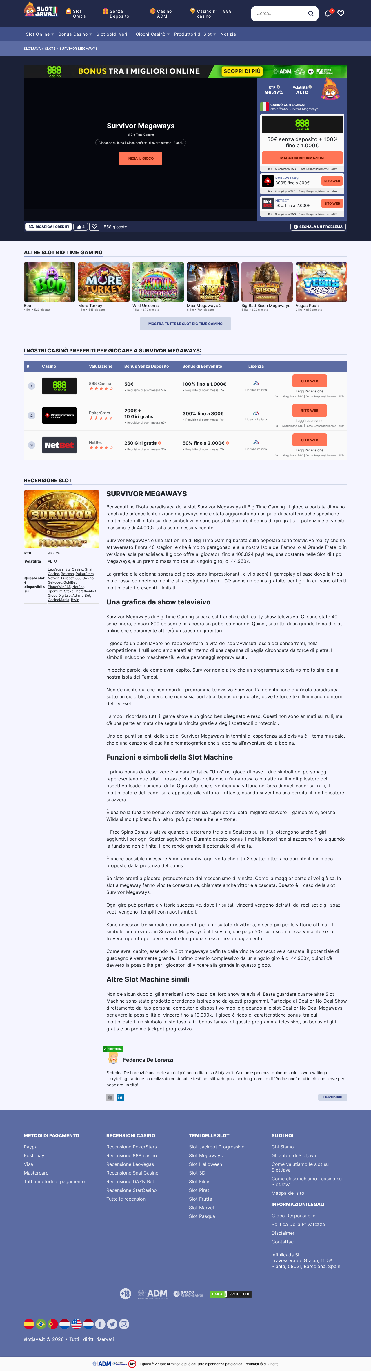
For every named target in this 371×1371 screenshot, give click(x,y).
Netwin (53, 578)
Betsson (67, 573)
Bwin (75, 600)
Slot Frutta (200, 1199)
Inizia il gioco (141, 158)
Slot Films (199, 1181)
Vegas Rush (307, 305)
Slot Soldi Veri (112, 34)
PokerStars (85, 573)
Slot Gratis (79, 14)
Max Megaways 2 (204, 305)
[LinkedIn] (120, 1097)
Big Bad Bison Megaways (265, 305)
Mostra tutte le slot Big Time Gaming (185, 323)
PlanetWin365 (59, 587)
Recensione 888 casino (131, 1155)
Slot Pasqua (202, 1216)
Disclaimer (283, 1233)
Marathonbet (85, 591)
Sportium (55, 591)
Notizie (228, 34)
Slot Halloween (205, 1164)
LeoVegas (55, 569)
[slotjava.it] (41, 13)
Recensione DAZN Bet (130, 1181)
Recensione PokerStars (131, 1147)
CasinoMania (58, 600)
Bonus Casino (73, 34)
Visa (28, 1164)
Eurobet (67, 578)
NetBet (78, 587)
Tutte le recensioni (126, 1199)
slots (50, 49)
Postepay (34, 1155)
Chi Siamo (283, 1147)
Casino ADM (164, 14)
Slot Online (38, 34)
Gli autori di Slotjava (294, 1155)
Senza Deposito (119, 14)
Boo (27, 305)
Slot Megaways (206, 1155)
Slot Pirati (199, 1190)
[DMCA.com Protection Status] (230, 1294)
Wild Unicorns (145, 305)
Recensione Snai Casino (132, 1173)
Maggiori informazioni (302, 158)
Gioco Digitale (59, 595)
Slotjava (32, 49)
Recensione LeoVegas (130, 1164)
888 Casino (84, 578)
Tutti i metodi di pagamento (54, 1181)
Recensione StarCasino (131, 1190)
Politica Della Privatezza (298, 1224)
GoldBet (70, 582)
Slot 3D (197, 1173)
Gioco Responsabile (293, 1216)
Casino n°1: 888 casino (214, 14)
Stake (69, 591)
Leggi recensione (309, 391)
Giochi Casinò (151, 34)
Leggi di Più (332, 1097)
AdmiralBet (81, 595)
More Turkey (90, 305)
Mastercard (36, 1173)
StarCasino (74, 569)
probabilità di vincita (262, 1364)
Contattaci (283, 1242)
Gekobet (55, 582)
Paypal (31, 1147)
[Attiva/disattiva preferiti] (341, 13)
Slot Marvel (201, 1207)
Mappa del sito (288, 1193)
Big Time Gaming (142, 134)
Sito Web (332, 181)
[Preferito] (94, 227)
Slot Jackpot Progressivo (217, 1147)
